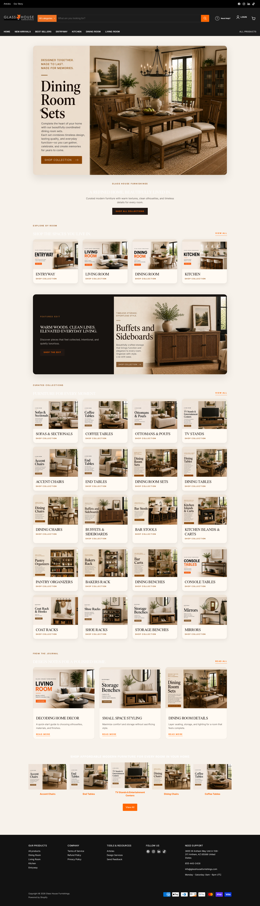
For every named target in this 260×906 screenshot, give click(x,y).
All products (247, 31)
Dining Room (34, 855)
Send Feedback (114, 859)
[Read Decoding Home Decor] (63, 687)
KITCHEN (76, 31)
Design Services (115, 855)
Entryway (33, 867)
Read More (43, 734)
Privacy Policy (74, 859)
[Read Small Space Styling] (130, 687)
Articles (7, 4)
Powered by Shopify (37, 897)
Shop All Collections (130, 211)
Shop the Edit (52, 352)
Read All (221, 661)
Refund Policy (74, 855)
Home (7, 31)
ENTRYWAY (61, 31)
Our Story (18, 4)
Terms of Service (76, 851)
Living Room (34, 859)
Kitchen (32, 863)
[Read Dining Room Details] (196, 687)
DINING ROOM (93, 31)
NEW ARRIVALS (23, 31)
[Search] (205, 18)
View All (221, 233)
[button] (242, 17)
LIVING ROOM (112, 31)
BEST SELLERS (43, 31)
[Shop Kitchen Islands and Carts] (130, 110)
